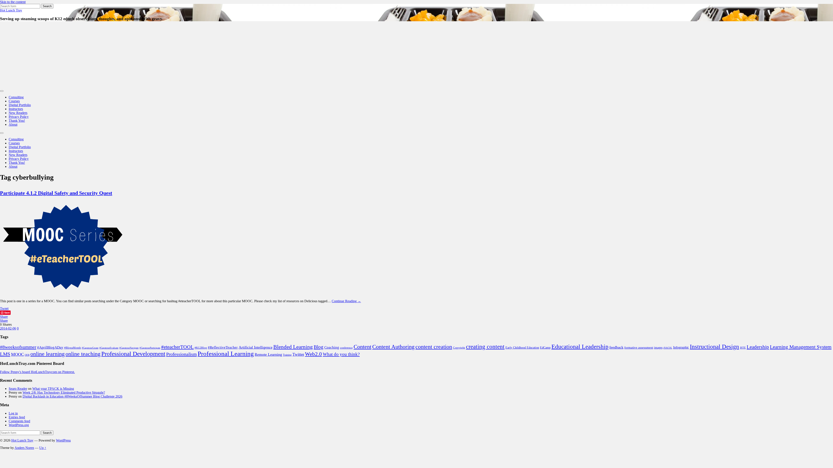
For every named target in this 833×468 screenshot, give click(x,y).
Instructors (16, 109)
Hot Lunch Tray (11, 10)
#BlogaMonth (72, 347)
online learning (47, 354)
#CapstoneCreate (90, 348)
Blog (318, 347)
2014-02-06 (8, 328)
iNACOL (667, 348)
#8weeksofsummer (18, 347)
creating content (485, 346)
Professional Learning (226, 353)
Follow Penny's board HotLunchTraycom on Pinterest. (37, 372)
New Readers (18, 113)
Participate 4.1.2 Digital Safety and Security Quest (56, 193)
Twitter (298, 354)
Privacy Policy (19, 117)
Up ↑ (42, 448)
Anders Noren (24, 448)
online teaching (83, 354)
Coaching (331, 347)
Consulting (16, 97)
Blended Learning (293, 347)
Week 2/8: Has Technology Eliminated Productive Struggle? (64, 392)
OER (27, 355)
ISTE (743, 347)
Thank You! (17, 120)
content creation (433, 347)
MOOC (17, 354)
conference (346, 347)
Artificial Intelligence (255, 347)
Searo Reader (18, 388)
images (658, 347)
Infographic (681, 347)
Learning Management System (800, 347)
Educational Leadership (579, 346)
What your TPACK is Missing (53, 388)
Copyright (459, 347)
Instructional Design (714, 346)
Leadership (758, 347)
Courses (14, 101)
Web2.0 (313, 354)
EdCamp (545, 347)
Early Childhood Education (522, 347)
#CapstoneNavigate (129, 348)
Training (287, 354)
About (13, 124)
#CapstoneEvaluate (108, 348)
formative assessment (638, 347)
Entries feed (17, 417)
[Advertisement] (416, 55)
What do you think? (341, 354)
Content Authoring (393, 347)
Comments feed (19, 421)
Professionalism (181, 354)
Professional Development (133, 353)
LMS (5, 354)
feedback (616, 347)
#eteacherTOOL (177, 347)
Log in (13, 413)
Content (362, 347)
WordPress (63, 440)
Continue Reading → (346, 301)
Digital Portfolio (20, 105)
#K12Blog (201, 347)
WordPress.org (19, 425)
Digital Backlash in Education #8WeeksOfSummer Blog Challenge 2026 (72, 396)
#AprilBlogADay (50, 347)
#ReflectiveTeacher (223, 347)
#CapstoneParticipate (149, 348)
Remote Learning (268, 354)
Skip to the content (13, 2)
